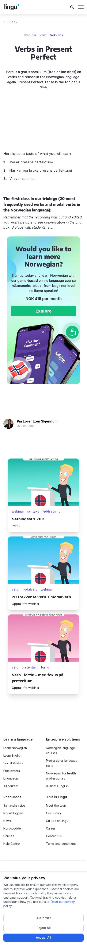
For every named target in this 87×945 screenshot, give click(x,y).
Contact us (54, 836)
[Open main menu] (81, 7)
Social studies (13, 763)
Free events (11, 771)
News (7, 821)
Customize (44, 918)
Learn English (12, 755)
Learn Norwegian (15, 748)
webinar (30, 35)
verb (43, 35)
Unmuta (8, 836)
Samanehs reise (14, 805)
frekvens (56, 35)
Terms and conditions (61, 843)
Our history (54, 813)
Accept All (43, 937)
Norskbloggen (13, 813)
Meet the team (56, 805)
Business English (57, 786)
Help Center (11, 843)
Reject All (44, 928)
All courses (11, 786)
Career (50, 828)
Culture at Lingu (57, 821)
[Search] (72, 7)
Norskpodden (12, 828)
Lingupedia (11, 778)
